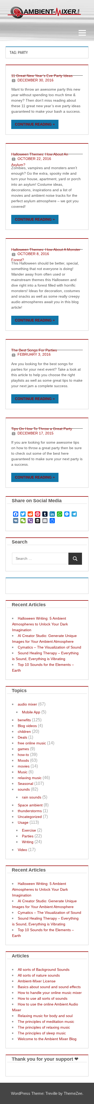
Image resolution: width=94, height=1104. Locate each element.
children (24, 731)
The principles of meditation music (46, 1021)
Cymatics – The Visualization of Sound (49, 647)
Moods (23, 760)
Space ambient (30, 805)
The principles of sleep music (42, 1033)
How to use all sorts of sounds (42, 998)
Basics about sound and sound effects (49, 987)
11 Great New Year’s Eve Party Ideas (42, 76)
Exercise (29, 830)
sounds (24, 789)
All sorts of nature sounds (39, 975)
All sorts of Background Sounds (43, 969)
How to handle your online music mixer (50, 993)
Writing (27, 842)
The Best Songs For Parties (34, 350)
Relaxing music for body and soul (45, 1016)
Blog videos (27, 726)
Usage (23, 822)
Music (22, 772)
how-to (23, 755)
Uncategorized (30, 817)
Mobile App (31, 712)
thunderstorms (30, 811)
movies (24, 766)
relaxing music (30, 778)
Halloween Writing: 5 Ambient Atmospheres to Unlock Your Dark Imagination (40, 624)
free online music (32, 743)
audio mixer (27, 704)
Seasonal (25, 783)
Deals (22, 737)
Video (22, 850)
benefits (24, 720)
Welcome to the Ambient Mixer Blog (47, 1039)
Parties (27, 836)
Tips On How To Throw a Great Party (41, 429)
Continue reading (33, 124)
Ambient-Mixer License (37, 981)
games (23, 749)
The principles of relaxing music (44, 1027)
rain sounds (31, 797)
